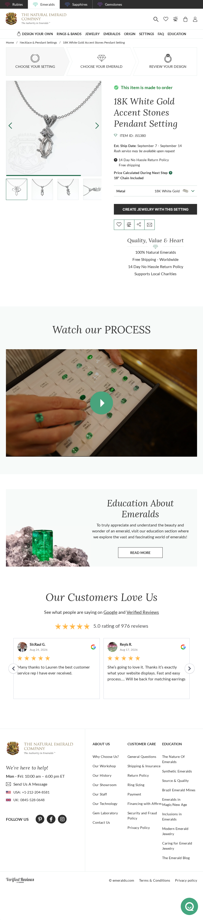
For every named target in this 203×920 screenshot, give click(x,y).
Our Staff (100, 794)
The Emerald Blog (176, 858)
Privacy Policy (138, 827)
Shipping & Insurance (143, 766)
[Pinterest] (40, 819)
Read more (146, 553)
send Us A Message (30, 784)
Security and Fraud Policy (142, 815)
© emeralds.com (121, 880)
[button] (97, 125)
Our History (102, 775)
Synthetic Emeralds (177, 771)
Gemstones (113, 4)
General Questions (141, 756)
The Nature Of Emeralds (173, 759)
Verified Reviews (143, 612)
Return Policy (138, 775)
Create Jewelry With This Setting (156, 209)
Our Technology (105, 803)
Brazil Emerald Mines (178, 790)
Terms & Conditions (154, 880)
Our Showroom (105, 785)
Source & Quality (175, 780)
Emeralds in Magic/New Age (174, 802)
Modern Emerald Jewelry (175, 831)
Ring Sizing (135, 785)
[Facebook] (51, 819)
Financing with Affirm (144, 803)
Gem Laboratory (105, 813)
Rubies (17, 4)
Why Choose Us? (106, 756)
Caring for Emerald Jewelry (177, 845)
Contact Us (101, 822)
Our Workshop (104, 766)
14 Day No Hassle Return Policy (144, 160)
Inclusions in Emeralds (172, 816)
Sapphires (79, 4)
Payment (134, 794)
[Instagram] (62, 819)
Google (110, 612)
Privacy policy (186, 880)
